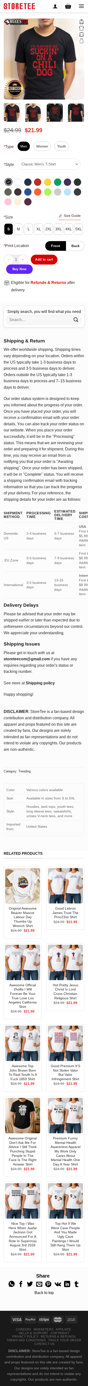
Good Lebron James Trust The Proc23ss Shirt (65, 913)
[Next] (76, 59)
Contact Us (44, 1344)
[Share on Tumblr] (76, 1284)
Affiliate (63, 1329)
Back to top (44, 1293)
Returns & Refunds (58, 1336)
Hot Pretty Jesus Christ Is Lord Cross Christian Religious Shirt (65, 991)
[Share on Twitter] (30, 1284)
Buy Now (19, 269)
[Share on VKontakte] (58, 1284)
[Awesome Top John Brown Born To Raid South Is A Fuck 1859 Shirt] (22, 1043)
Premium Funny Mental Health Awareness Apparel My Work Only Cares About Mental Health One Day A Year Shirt (65, 1151)
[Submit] (76, 319)
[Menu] (81, 6)
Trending (24, 771)
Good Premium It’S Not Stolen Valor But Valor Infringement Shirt (65, 1072)
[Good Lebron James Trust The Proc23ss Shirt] (65, 885)
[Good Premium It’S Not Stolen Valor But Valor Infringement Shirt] (65, 1043)
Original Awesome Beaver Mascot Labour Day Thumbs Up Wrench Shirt (23, 917)
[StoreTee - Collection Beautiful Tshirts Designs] (19, 6)
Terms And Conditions (26, 1340)
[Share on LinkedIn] (67, 1284)
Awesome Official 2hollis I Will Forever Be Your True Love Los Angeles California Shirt (23, 996)
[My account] (55, 6)
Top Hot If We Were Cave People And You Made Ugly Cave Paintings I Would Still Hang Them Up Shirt (65, 1237)
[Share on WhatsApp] (12, 1284)
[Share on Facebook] (21, 1284)
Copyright (60, 1333)
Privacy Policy (25, 1336)
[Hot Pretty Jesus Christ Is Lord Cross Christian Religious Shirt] (65, 962)
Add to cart (44, 259)
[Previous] (11, 59)
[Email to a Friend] (39, 1284)
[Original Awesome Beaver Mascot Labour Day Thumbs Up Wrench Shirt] (22, 885)
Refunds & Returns (48, 282)
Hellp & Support (33, 1333)
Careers (23, 1329)
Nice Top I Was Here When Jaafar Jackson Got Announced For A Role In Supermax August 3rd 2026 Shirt (23, 1237)
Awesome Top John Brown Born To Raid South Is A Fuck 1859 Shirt (23, 1072)
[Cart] (68, 6)
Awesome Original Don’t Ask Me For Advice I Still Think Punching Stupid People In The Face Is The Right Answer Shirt (23, 1151)
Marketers (44, 1329)
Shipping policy (40, 683)
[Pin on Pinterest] (48, 1284)
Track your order (64, 1340)
